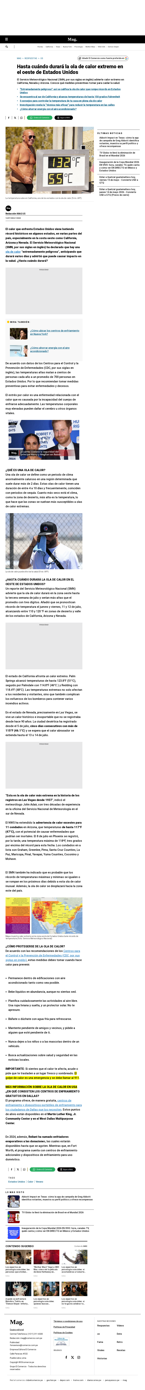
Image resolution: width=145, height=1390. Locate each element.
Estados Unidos (16, 1181)
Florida (40, 47)
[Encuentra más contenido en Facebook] (9, 117)
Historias (102, 1358)
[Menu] (8, 39)
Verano (39, 1181)
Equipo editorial (17, 1330)
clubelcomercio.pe (34, 1380)
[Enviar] (6, 47)
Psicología (78, 47)
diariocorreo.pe (94, 1380)
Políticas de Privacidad (64, 1327)
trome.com (78, 1380)
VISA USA (101, 47)
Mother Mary (90, 47)
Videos (120, 1325)
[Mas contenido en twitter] (72, 1357)
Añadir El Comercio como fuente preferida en (103, 58)
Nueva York (67, 47)
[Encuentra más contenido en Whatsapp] (21, 117)
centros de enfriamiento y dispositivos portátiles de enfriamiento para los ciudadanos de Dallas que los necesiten (44, 1105)
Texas (58, 47)
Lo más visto (15, 1192)
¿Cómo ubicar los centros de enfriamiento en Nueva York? (54, 332)
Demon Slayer (113, 47)
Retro (120, 1342)
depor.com (65, 1380)
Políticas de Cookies (63, 1333)
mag (125, 1380)
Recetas (121, 1350)
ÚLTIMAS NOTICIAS (110, 133)
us (98, 1333)
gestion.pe (51, 1380)
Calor (30, 1181)
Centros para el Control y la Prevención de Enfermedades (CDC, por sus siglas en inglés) (43, 955)
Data (119, 1333)
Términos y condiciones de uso (68, 1321)
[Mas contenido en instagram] (79, 1357)
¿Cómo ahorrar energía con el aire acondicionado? (50, 349)
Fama (100, 1342)
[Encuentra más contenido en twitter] (15, 117)
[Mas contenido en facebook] (66, 1357)
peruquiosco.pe (112, 1380)
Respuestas (103, 1325)
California (49, 47)
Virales (100, 1350)
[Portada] (17, 1327)
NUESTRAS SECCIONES (106, 1321)
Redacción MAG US (15, 213)
